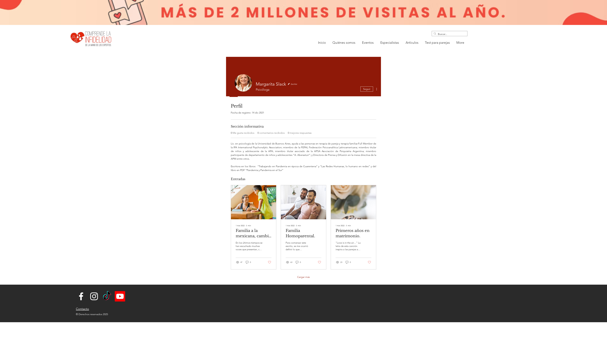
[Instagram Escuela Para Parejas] (94, 296)
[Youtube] (120, 296)
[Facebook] (81, 296)
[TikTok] (107, 296)
